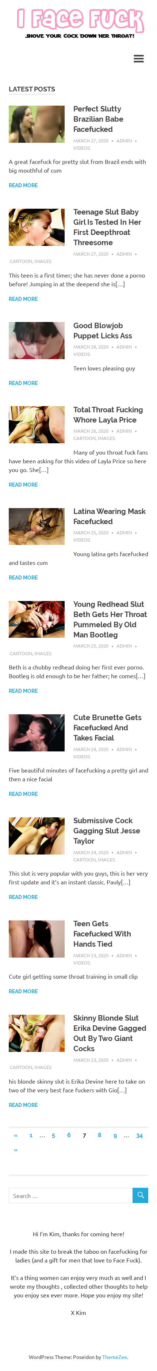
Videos (81, 148)
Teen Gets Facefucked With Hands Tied (102, 933)
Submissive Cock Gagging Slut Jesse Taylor (106, 830)
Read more (23, 185)
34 (139, 1135)
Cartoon (21, 261)
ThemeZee (114, 1357)
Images (42, 261)
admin (124, 140)
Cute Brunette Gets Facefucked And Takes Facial (107, 727)
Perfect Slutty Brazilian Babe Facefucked (98, 119)
